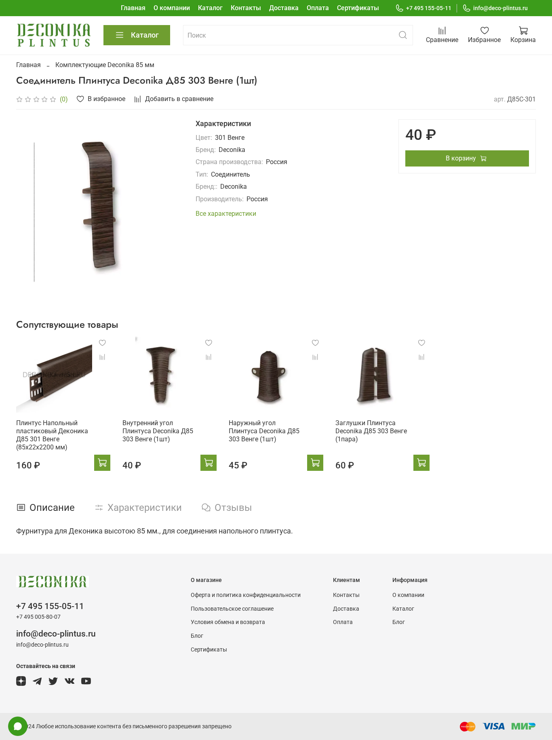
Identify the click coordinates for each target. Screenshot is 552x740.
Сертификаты (358, 8)
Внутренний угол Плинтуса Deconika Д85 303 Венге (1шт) (157, 431)
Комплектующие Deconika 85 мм (104, 65)
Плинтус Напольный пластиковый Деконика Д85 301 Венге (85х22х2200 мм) (52, 435)
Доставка (284, 8)
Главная (133, 8)
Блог (197, 635)
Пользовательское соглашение (232, 608)
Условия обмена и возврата (228, 622)
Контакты (246, 8)
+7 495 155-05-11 (428, 8)
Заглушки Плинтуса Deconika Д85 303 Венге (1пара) (371, 431)
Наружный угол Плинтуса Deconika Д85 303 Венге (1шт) (264, 431)
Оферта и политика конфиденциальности (246, 595)
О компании (172, 8)
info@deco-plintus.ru (500, 8)
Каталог (210, 8)
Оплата (318, 8)
